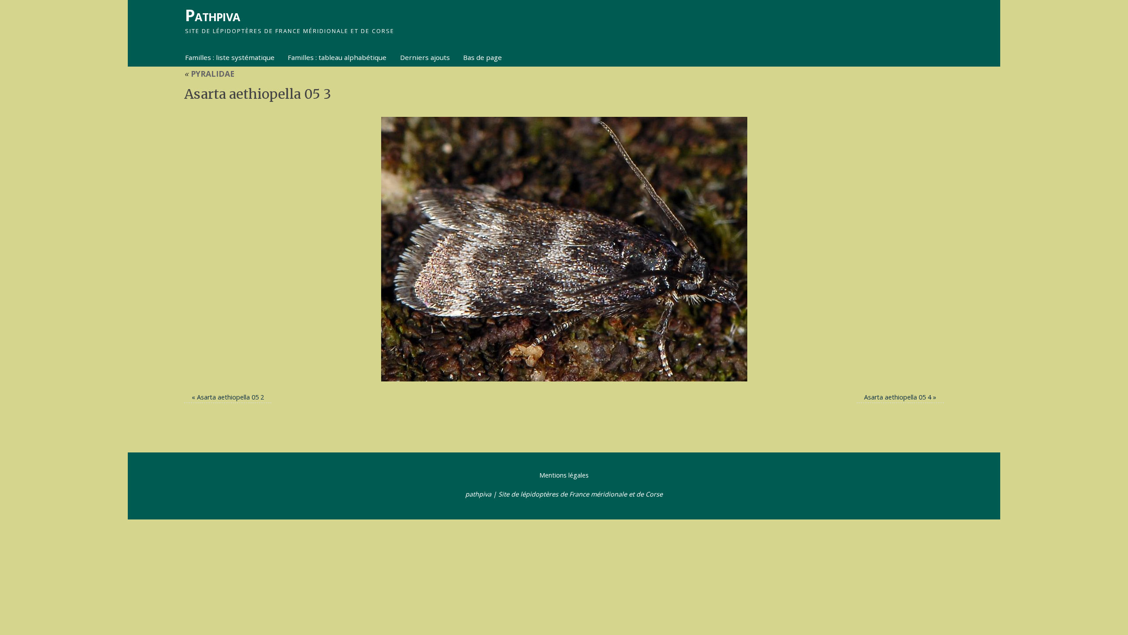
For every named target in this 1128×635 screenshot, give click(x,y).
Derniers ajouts (425, 57)
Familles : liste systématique (230, 57)
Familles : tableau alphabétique (337, 57)
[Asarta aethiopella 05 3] (564, 249)
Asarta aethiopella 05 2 (230, 397)
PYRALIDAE (209, 73)
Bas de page (482, 57)
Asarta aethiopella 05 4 (897, 397)
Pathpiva (212, 15)
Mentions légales (564, 475)
